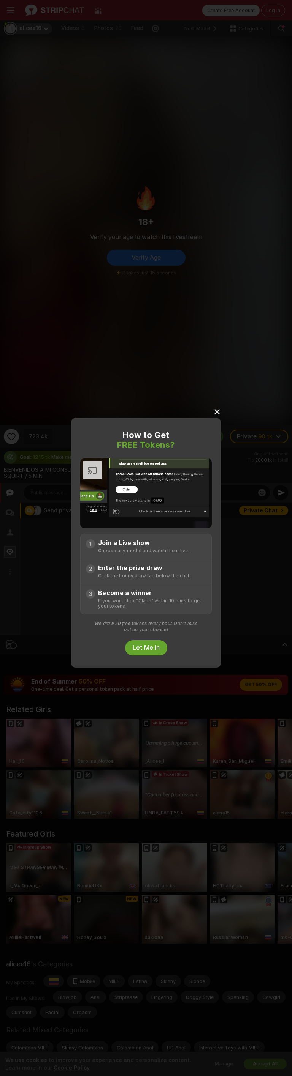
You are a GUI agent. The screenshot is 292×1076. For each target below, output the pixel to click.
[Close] (217, 411)
